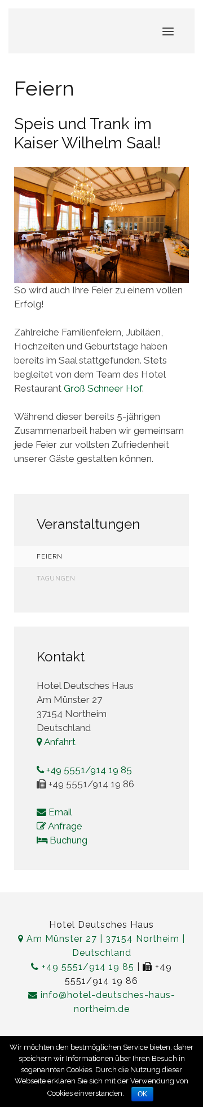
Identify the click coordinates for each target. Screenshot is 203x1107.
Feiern (50, 556)
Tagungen (56, 578)
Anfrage (64, 826)
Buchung (67, 840)
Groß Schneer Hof (103, 388)
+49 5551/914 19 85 (88, 769)
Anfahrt (59, 741)
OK (142, 1094)
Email (59, 812)
